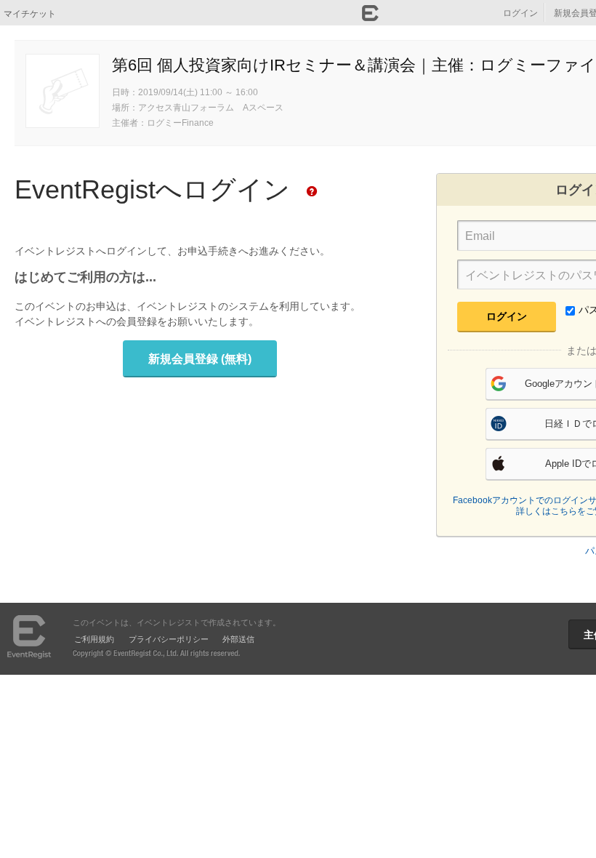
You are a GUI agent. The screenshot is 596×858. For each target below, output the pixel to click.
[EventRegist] (370, 16)
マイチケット (30, 13)
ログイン (520, 12)
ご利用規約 (94, 638)
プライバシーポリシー (169, 638)
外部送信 (238, 638)
